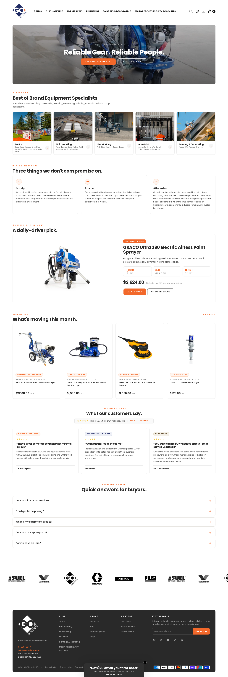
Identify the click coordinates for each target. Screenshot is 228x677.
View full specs (160, 292)
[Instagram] (161, 639)
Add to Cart (134, 292)
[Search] (191, 11)
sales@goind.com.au (28, 650)
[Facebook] (154, 639)
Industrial (92, 11)
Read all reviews (140, 421)
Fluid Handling (54, 11)
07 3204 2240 (24, 647)
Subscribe (201, 631)
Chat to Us (126, 621)
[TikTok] (175, 639)
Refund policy (51, 667)
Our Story (94, 621)
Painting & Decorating (117, 11)
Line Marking (74, 11)
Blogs (92, 636)
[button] (197, 11)
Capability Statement (98, 61)
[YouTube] (168, 639)
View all (209, 314)
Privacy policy (66, 667)
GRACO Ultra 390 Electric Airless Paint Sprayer (164, 249)
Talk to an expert (132, 61)
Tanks (62, 621)
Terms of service (82, 667)
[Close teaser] (145, 662)
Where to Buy (127, 631)
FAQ (92, 626)
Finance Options (97, 631)
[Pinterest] (181, 639)
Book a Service (128, 626)
